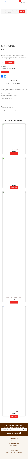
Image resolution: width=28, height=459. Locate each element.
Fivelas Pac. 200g (14, 149)
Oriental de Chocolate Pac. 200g (14, 297)
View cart (22, 11)
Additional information (13, 83)
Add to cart (9, 62)
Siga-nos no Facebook (13, 433)
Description (13, 80)
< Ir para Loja (5, 72)
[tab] (13, 81)
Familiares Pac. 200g (14, 411)
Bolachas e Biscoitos (10, 68)
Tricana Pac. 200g (14, 183)
